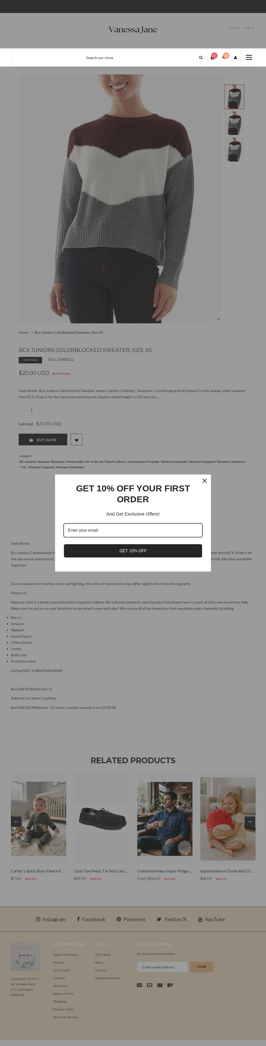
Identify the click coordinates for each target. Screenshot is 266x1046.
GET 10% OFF (133, 551)
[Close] (204, 480)
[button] (201, 57)
